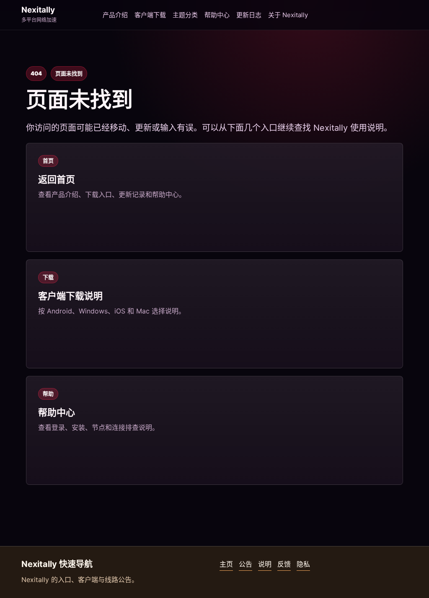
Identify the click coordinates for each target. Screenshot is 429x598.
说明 (264, 564)
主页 (226, 564)
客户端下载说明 (70, 295)
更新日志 (248, 15)
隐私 (303, 564)
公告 (245, 564)
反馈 (284, 564)
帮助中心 (217, 15)
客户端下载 (150, 15)
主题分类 (185, 15)
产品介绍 (115, 15)
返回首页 (56, 179)
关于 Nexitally (288, 15)
